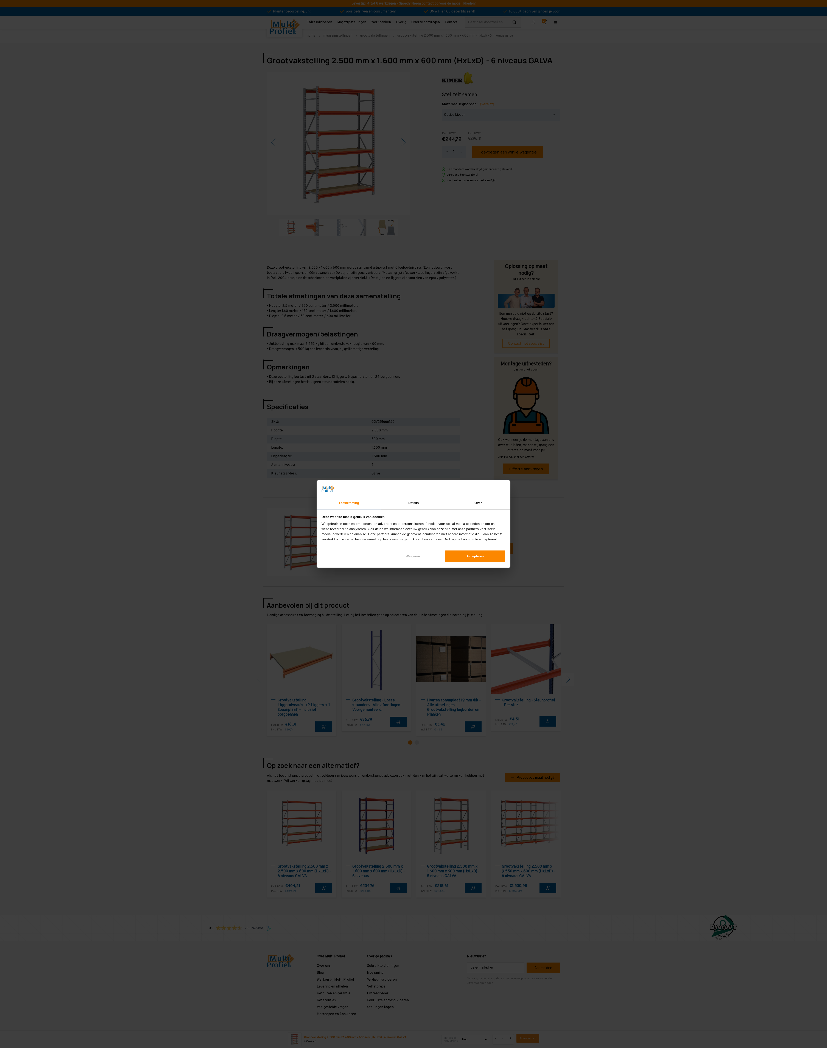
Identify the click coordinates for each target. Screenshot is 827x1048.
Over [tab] (478, 503)
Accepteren (475, 556)
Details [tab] (413, 503)
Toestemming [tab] (349, 503)
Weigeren (413, 556)
